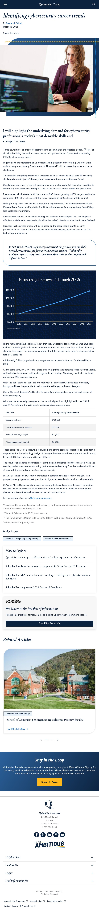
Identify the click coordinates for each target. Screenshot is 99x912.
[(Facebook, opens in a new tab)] (36, 834)
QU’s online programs (41, 498)
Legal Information (56, 901)
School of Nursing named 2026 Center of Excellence (34, 587)
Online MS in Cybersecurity (58, 539)
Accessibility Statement (16, 901)
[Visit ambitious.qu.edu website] (49, 844)
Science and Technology (18, 714)
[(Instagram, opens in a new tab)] (56, 834)
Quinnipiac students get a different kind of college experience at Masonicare (45, 557)
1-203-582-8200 (49, 827)
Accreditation (37, 901)
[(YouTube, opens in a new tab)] (62, 834)
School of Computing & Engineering (22, 539)
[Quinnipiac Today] (49, 4)
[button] (58, 740)
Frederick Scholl (14, 23)
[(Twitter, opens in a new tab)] (43, 834)
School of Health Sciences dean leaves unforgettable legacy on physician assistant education (48, 577)
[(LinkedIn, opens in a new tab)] (49, 834)
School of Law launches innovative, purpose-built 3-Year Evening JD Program (45, 566)
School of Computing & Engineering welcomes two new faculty (45, 719)
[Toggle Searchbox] (94, 5)
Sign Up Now (49, 782)
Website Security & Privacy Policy (20, 906)
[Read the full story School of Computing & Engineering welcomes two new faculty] (49, 679)
